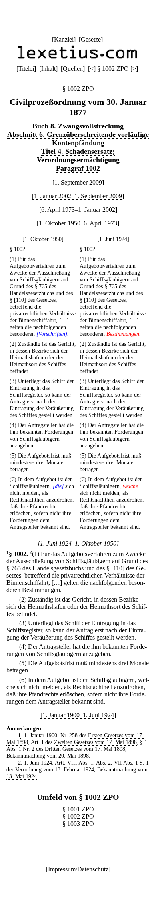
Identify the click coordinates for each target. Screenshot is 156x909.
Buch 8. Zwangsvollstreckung (78, 126)
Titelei (26, 68)
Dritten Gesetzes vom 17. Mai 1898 (85, 749)
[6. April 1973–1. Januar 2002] (78, 209)
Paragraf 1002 (78, 168)
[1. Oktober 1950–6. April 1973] (78, 223)
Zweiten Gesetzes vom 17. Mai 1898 (95, 742)
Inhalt (48, 68)
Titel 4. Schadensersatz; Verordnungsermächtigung (78, 155)
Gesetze (91, 39)
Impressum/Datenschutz (78, 869)
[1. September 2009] (78, 182)
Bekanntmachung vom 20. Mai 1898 (47, 755)
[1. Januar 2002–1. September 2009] (78, 196)
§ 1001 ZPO (78, 809)
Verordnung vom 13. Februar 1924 (54, 769)
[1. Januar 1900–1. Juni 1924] (78, 715)
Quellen (73, 68)
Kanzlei (64, 39)
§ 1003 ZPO (78, 823)
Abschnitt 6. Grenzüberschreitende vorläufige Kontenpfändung (78, 138)
